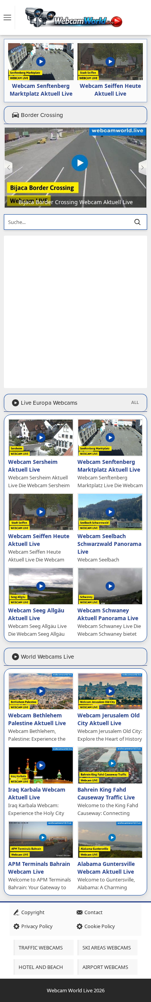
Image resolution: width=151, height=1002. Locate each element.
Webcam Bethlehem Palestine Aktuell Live (37, 719)
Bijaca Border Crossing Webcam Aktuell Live (76, 202)
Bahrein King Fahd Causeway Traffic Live (106, 793)
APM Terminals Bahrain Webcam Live (39, 867)
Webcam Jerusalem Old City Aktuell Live (108, 719)
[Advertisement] (75, 312)
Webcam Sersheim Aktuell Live (33, 465)
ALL (135, 402)
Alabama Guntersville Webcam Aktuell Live (106, 867)
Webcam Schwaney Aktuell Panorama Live (107, 614)
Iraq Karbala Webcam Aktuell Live (36, 793)
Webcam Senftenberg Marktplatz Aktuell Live (41, 89)
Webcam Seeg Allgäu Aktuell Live (36, 614)
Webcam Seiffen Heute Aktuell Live (110, 89)
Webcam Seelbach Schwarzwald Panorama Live (109, 543)
